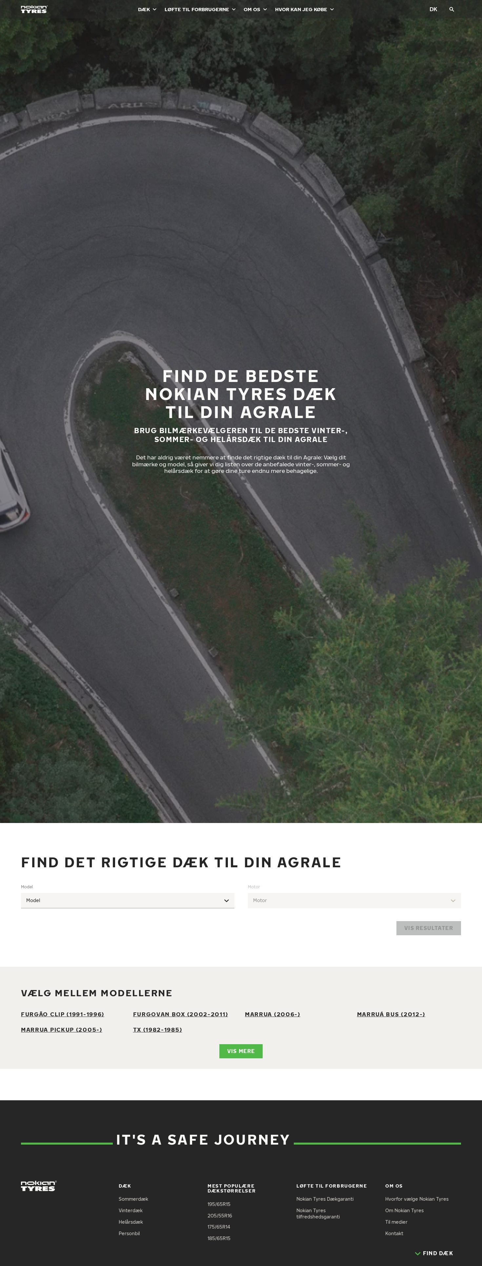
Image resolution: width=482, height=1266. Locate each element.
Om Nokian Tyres (404, 1210)
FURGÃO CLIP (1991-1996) (62, 1014)
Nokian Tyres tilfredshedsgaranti (318, 1213)
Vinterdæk (131, 1210)
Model (27, 886)
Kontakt (394, 1233)
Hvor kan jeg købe (301, 9)
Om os (252, 9)
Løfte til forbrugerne (197, 9)
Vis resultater (428, 928)
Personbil (129, 1233)
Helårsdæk (131, 1222)
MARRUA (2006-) (272, 1014)
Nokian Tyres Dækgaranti (324, 1199)
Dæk (144, 9)
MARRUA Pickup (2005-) (61, 1029)
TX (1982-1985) (157, 1029)
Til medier (396, 1222)
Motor (254, 886)
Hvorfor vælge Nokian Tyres (417, 1199)
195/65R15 (219, 1204)
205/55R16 (220, 1215)
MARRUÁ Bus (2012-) (391, 1014)
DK (433, 9)
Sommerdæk (133, 1199)
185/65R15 (219, 1238)
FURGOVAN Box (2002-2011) (180, 1014)
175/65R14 (219, 1227)
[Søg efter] (452, 9)
